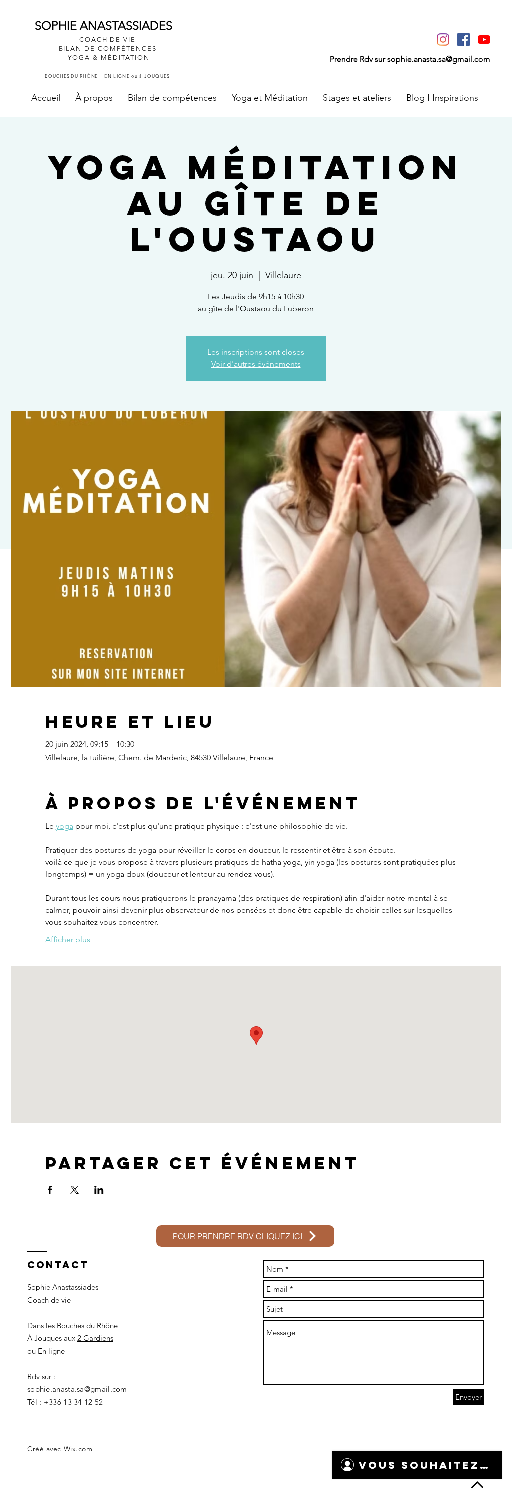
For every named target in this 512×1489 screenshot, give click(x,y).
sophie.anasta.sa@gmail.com (439, 59)
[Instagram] (443, 40)
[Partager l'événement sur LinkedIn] (99, 1190)
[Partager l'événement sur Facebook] (50, 1190)
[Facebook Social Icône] (464, 40)
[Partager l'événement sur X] (75, 1190)
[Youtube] (484, 40)
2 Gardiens (96, 1338)
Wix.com (78, 1449)
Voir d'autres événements (256, 364)
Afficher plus (68, 939)
